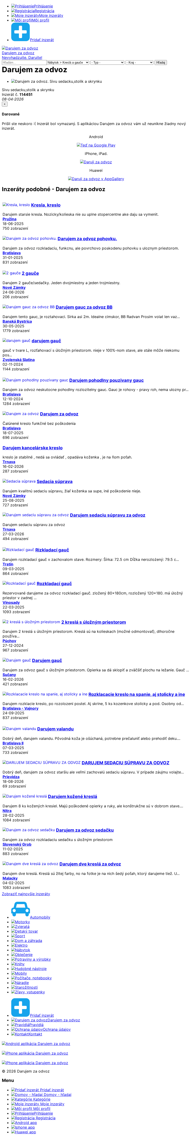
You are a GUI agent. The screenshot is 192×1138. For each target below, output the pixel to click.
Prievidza (11, 776)
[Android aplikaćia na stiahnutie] (36, 1043)
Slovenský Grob (17, 844)
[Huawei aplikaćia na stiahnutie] (35, 1062)
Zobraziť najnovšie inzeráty (26, 893)
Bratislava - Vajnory (20, 708)
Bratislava (12, 253)
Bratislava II (13, 743)
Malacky (10, 878)
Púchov (9, 640)
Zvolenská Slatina (19, 359)
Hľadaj (160, 62)
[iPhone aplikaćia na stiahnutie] (35, 1053)
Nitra (7, 810)
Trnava (9, 461)
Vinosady (11, 602)
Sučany (9, 674)
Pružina (9, 219)
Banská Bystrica (17, 321)
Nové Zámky (14, 287)
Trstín (8, 564)
